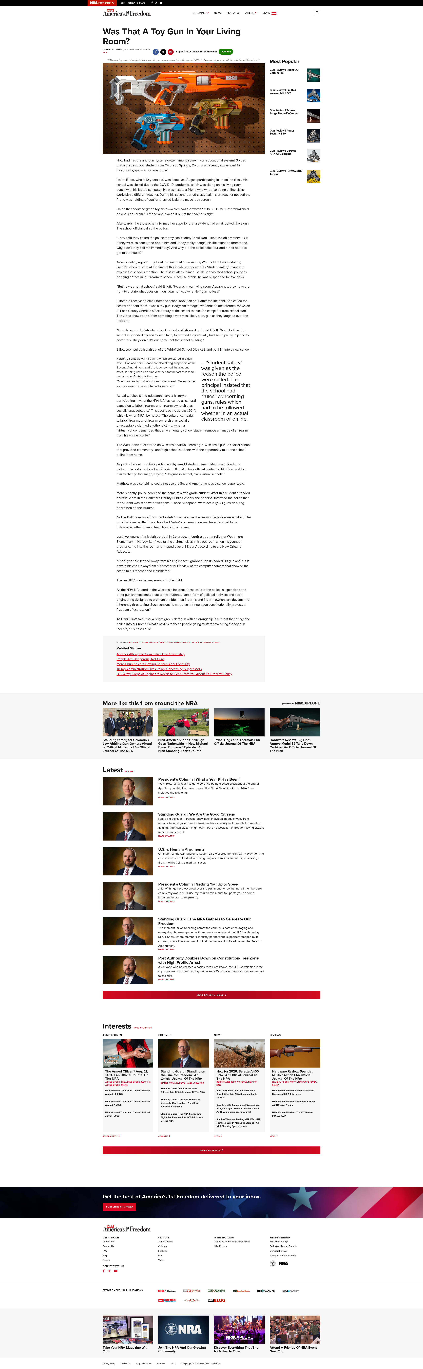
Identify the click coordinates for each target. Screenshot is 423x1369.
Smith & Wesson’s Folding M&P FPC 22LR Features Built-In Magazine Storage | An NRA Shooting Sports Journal (238, 1123)
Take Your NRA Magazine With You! (126, 1349)
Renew (131, 2)
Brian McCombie (211, 642)
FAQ (105, 1251)
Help (105, 1255)
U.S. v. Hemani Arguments (181, 849)
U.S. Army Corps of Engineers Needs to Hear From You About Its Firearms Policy (174, 673)
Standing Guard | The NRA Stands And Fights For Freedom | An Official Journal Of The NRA (182, 1117)
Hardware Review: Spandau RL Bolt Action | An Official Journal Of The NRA (292, 1075)
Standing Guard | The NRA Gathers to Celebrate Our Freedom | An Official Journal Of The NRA (180, 1103)
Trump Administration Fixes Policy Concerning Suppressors (159, 668)
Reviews (275, 1035)
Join (123, 2)
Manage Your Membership (283, 1255)
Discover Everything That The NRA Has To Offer (236, 1349)
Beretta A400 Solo (226, 1081)
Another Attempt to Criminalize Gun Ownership (151, 654)
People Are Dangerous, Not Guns (140, 659)
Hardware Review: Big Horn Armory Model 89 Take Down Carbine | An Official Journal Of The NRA (293, 745)
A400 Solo (242, 1081)
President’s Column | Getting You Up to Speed (198, 884)
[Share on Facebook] (156, 50)
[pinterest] (170, 50)
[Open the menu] (274, 12)
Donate (141, 2)
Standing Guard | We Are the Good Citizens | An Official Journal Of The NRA (183, 1090)
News (217, 13)
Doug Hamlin (186, 1082)
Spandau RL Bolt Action (284, 1081)
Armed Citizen (112, 1035)
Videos (249, 13)
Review (275, 1084)
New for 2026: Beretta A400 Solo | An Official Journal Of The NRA (237, 1075)
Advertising (108, 1241)
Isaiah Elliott (166, 642)
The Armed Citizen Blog (133, 1081)
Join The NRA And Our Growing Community (182, 1349)
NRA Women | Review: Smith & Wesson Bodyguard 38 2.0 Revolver (293, 1092)
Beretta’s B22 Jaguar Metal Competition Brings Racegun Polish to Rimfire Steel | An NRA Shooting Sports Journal (238, 1108)
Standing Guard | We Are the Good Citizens (196, 814)
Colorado (196, 642)
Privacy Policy (109, 1363)
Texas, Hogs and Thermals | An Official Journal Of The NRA (237, 741)
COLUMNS (199, 1082)
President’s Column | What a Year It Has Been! (199, 779)
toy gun (153, 642)
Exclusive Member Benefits (283, 1246)
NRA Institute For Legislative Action (232, 1241)
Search (106, 1260)
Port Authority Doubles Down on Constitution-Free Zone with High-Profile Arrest (208, 960)
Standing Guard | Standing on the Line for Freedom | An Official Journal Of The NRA (183, 1075)
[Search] (317, 13)
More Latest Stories (225, 995)
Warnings (161, 1363)
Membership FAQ (278, 1251)
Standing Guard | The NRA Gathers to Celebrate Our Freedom (204, 921)
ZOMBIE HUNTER (182, 642)
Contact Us (108, 1246)
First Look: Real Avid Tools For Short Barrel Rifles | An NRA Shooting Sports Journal (236, 1094)
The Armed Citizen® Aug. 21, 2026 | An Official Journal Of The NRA (126, 1075)
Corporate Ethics (143, 1363)
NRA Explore (220, 1246)
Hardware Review (307, 1081)
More (128, 771)
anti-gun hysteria (138, 642)
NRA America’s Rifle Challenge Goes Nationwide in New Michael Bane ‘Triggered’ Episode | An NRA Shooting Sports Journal (183, 745)
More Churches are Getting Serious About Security (153, 664)
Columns (199, 13)
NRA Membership (279, 1241)
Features (233, 13)
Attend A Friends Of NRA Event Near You (293, 1349)
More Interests (142, 1027)
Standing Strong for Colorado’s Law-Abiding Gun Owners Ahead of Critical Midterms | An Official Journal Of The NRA (127, 745)
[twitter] (163, 50)
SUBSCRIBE (119, 1207)
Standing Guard (169, 1082)
